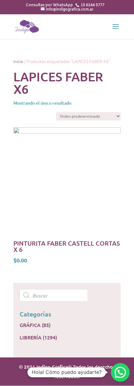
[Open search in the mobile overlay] (67, 295)
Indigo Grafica (52, 367)
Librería (30, 337)
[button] (120, 372)
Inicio (18, 61)
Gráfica (30, 324)
